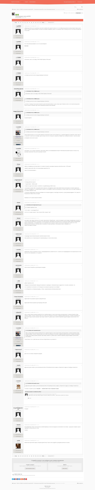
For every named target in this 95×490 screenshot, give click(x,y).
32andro (19, 424)
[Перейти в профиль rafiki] (18, 286)
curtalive (18, 249)
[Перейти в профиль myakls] (18, 370)
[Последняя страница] (46, 22)
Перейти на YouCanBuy (15, 1)
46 (31, 22)
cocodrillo (18, 148)
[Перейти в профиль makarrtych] (18, 239)
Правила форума (32, 1)
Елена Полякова (18, 296)
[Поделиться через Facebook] (14, 479)
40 (18, 22)
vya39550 (18, 26)
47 (33, 22)
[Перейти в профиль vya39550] (18, 31)
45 (29, 22)
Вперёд (43, 22)
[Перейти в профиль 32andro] (18, 430)
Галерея (26, 1)
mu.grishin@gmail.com (18, 408)
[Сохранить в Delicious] (19, 479)
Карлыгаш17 (18, 349)
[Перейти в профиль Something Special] (18, 94)
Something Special (18, 88)
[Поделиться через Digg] (17, 479)
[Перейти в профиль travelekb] (13, 13)
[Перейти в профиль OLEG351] (18, 386)
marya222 (38, 388)
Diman (18, 164)
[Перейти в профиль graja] (18, 446)
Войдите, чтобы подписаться (70, 12)
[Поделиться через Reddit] (21, 479)
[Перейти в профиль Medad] (18, 223)
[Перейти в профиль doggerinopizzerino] (18, 116)
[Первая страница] (13, 22)
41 (20, 22)
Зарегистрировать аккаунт (30, 468)
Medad (18, 218)
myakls (18, 365)
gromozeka (18, 265)
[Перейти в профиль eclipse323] (18, 317)
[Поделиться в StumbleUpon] (23, 479)
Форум (22, 1)
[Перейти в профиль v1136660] (18, 62)
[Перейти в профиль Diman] (18, 169)
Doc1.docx (26, 45)
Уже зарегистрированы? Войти (69, 1)
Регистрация (80, 1)
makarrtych (18, 234)
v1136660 (18, 57)
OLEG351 (18, 381)
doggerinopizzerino (18, 111)
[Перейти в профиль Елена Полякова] (18, 302)
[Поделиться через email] (24, 479)
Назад (16, 22)
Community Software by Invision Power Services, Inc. (47, 488)
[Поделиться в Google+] (16, 479)
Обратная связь (47, 486)
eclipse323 (18, 312)
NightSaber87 (18, 180)
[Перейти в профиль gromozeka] (18, 270)
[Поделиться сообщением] (81, 26)
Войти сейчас (65, 468)
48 (35, 22)
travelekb (19, 17)
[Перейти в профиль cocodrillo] (18, 154)
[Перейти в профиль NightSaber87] (18, 185)
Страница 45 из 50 (51, 22)
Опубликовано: (30, 26)
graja (18, 440)
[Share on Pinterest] (26, 479)
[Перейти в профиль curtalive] (18, 255)
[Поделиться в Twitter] (12, 479)
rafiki (18, 281)
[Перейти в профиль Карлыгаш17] (18, 355)
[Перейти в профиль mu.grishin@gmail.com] (18, 414)
